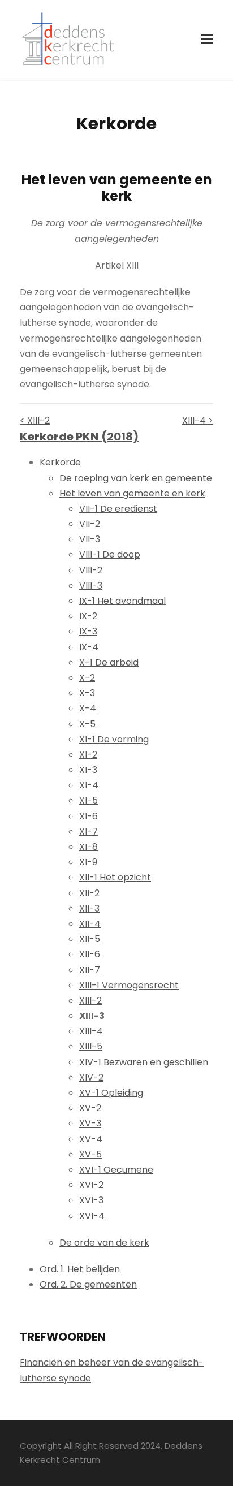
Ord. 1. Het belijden (80, 1269)
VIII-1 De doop (109, 554)
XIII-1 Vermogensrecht (129, 985)
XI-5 (88, 800)
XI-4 (88, 785)
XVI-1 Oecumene (116, 1169)
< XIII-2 (35, 420)
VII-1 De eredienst (118, 508)
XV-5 (90, 1154)
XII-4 (90, 923)
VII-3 (89, 539)
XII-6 (89, 954)
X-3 (87, 692)
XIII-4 (91, 1031)
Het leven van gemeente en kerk (132, 493)
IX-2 (88, 616)
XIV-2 (91, 1077)
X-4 (87, 708)
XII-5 (89, 938)
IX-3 (88, 631)
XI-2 (88, 754)
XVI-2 (91, 1184)
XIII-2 (90, 1000)
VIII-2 (90, 570)
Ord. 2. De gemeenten (88, 1284)
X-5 (87, 724)
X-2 (87, 677)
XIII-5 (90, 1046)
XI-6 (88, 816)
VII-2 (89, 523)
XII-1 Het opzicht (115, 877)
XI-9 (88, 862)
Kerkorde (60, 462)
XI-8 (88, 846)
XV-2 (90, 1107)
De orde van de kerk (104, 1242)
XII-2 (89, 893)
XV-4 (90, 1139)
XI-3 (88, 769)
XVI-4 (92, 1216)
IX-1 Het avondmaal (122, 600)
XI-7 (88, 831)
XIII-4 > (197, 420)
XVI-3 (91, 1200)
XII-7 (89, 970)
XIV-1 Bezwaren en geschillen (143, 1062)
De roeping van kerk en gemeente (135, 478)
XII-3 (89, 908)
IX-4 (88, 647)
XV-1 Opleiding (111, 1092)
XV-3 (90, 1123)
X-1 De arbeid (109, 662)
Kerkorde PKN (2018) (79, 436)
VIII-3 (90, 585)
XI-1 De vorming (114, 739)
